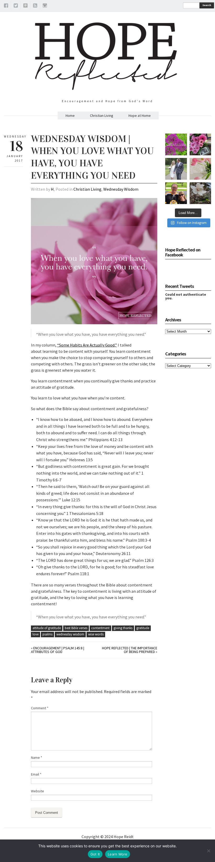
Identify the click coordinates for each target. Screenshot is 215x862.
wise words (96, 634)
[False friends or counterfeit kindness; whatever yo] (176, 144)
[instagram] (45, 6)
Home (70, 115)
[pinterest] (25, 6)
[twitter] (16, 6)
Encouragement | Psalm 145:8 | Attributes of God (57, 650)
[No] (208, 850)
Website (37, 791)
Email (36, 774)
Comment (40, 708)
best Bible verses (76, 628)
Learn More (117, 854)
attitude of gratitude (47, 628)
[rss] (35, 6)
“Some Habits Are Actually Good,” (87, 345)
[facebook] (6, 6)
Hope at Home (139, 115)
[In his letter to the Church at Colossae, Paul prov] (200, 193)
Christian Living (101, 115)
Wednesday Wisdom (120, 189)
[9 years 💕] (176, 169)
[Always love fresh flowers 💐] (200, 144)
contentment (100, 628)
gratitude (142, 628)
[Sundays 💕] (176, 193)
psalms (47, 634)
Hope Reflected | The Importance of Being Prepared (129, 650)
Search (206, 5)
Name (36, 757)
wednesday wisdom (70, 634)
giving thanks (123, 628)
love (36, 634)
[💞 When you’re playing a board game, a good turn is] (200, 169)
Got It (95, 854)
